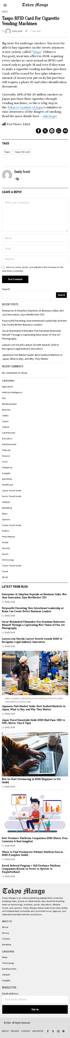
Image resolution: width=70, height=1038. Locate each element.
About (5, 927)
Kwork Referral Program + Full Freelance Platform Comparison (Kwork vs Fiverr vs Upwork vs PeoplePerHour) (31, 869)
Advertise (6, 944)
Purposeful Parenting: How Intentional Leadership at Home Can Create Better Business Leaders (34, 323)
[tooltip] (38, 130)
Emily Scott (17, 31)
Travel (5, 571)
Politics (5, 531)
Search (6, 289)
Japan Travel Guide (11, 490)
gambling (7, 479)
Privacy (5, 933)
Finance (6, 456)
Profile (5, 542)
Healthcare (7, 484)
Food (4, 461)
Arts (4, 398)
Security (6, 548)
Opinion (6, 519)
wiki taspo (50, 116)
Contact (6, 938)
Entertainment (9, 444)
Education (7, 438)
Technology (8, 560)
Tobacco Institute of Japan (25, 107)
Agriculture (7, 386)
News (5, 11)
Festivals (6, 450)
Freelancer (7, 467)
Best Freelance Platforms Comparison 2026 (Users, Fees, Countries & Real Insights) (35, 840)
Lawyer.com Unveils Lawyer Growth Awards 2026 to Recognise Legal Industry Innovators (30, 347)
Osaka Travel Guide (11, 525)
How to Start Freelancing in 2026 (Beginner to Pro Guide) (31, 781)
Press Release (8, 536)
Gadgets (6, 473)
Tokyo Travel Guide (11, 565)
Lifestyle (6, 502)
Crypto (5, 421)
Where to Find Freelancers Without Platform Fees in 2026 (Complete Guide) (32, 853)
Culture (5, 427)
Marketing (7, 508)
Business (6, 409)
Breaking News (9, 404)
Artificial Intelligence (12, 392)
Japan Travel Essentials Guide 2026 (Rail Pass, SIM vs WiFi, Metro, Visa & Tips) (33, 721)
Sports (5, 554)
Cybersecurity (8, 432)
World (5, 577)
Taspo (37, 52)
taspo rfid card (22, 152)
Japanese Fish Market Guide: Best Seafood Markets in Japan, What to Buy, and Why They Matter (32, 357)
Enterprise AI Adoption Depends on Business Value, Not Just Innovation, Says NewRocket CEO (33, 313)
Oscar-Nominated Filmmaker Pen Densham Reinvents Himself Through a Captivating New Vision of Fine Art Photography (31, 335)
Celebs (5, 415)
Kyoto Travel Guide (11, 496)
